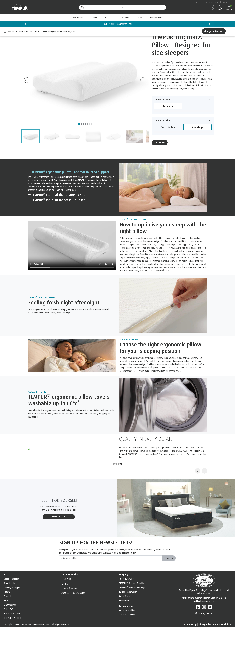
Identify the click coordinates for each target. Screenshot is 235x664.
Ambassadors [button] (156, 17)
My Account (227, 2)
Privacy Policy (129, 552)
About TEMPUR (126, 578)
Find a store (159, 142)
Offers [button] (139, 17)
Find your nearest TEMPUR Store (117, 24)
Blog (198, 2)
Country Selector (205, 613)
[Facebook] (198, 607)
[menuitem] (139, 17)
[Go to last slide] (26, 80)
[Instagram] (204, 607)
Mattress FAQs (10, 604)
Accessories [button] (123, 17)
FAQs (6, 600)
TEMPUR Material (69, 588)
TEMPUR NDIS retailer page (132, 587)
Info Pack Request (12, 613)
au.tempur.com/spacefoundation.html (204, 597)
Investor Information (128, 591)
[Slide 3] (119, 464)
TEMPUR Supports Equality (131, 583)
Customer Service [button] (69, 574)
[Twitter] (210, 607)
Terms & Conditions (127, 614)
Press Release (125, 596)
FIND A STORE (58, 516)
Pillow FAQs (9, 609)
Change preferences (213, 31)
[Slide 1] (114, 464)
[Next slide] (143, 80)
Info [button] (6, 574)
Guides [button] (64, 584)
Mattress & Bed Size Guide (73, 593)
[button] (30, 136)
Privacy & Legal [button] (126, 606)
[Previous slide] (26, 24)
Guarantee (8, 596)
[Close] (230, 31)
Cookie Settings (189, 624)
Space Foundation (11, 578)
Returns (7, 591)
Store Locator (10, 583)
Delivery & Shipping (12, 587)
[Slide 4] (121, 464)
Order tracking (212, 2)
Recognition (124, 600)
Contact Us (66, 578)
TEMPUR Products (12, 618)
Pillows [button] (94, 17)
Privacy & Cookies (127, 610)
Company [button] (123, 574)
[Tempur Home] (18, 7)
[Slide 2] (116, 464)
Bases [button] (108, 17)
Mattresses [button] (78, 17)
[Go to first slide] (209, 24)
